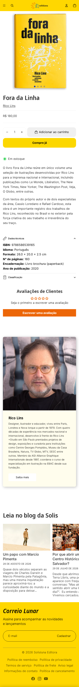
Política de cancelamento (57, 671)
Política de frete (45, 665)
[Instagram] (39, 678)
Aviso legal (65, 665)
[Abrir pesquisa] (12, 5)
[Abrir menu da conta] (66, 5)
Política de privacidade (56, 660)
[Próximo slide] (73, 560)
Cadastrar (64, 636)
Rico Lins (9, 106)
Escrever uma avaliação (40, 313)
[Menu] (4, 5)
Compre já (39, 142)
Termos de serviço (19, 665)
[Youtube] (46, 678)
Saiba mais (22, 477)
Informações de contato (21, 671)
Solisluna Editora (45, 652)
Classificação (15, 277)
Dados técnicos (16, 238)
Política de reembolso (22, 660)
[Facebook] (33, 678)
